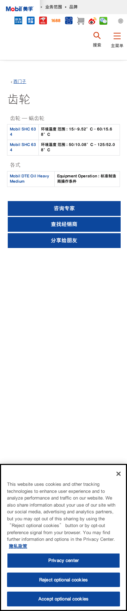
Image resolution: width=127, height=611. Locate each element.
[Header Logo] (20, 7)
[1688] (55, 21)
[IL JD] (18, 21)
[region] (63, 537)
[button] (117, 44)
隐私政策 (18, 546)
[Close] (118, 474)
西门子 (19, 81)
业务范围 (53, 7)
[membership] (68, 21)
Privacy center (63, 560)
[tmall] (30, 21)
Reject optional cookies (63, 579)
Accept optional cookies (63, 598)
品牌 (73, 7)
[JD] (43, 21)
